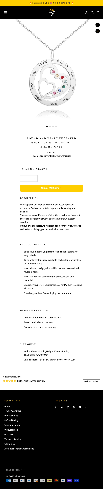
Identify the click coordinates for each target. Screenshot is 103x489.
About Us (8, 406)
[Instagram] (68, 407)
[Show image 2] (50, 126)
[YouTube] (80, 407)
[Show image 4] (56, 126)
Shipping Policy (12, 425)
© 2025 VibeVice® (15, 476)
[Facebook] (56, 407)
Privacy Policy (11, 415)
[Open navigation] (5, 12)
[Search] (92, 12)
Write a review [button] (91, 381)
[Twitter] (62, 407)
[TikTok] (86, 407)
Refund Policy (11, 420)
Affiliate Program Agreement (19, 448)
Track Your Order (12, 411)
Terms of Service (12, 439)
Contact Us (9, 444)
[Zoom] (97, 25)
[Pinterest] (74, 407)
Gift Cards (9, 434)
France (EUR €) (14, 470)
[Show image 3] (53, 126)
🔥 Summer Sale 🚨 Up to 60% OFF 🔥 (51, 3)
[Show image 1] (47, 126)
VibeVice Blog (11, 429)
